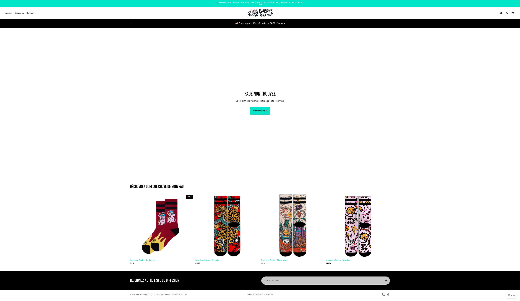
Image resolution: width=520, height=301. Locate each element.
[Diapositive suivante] (387, 23)
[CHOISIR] (255, 253)
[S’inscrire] (386, 280)
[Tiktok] (388, 294)
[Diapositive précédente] (131, 23)
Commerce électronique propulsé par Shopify (169, 294)
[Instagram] (383, 294)
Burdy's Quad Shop (143, 294)
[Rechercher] (501, 13)
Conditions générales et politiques (260, 294)
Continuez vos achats (260, 111)
